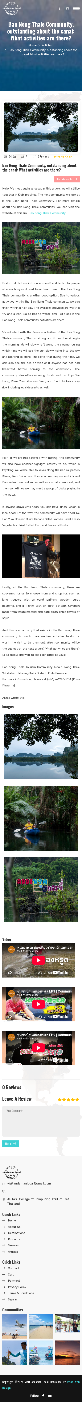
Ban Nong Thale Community (47, 213)
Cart (11, 1274)
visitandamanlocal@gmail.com (29, 1183)
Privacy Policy (17, 1287)
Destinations (16, 1233)
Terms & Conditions (21, 1293)
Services (13, 1245)
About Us (14, 1227)
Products (14, 1239)
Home (33, 45)
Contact (13, 1268)
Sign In (8, 1143)
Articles (47, 45)
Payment (14, 1280)
